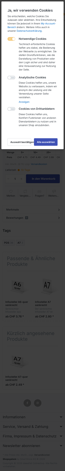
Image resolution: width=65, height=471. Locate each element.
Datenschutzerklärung (29, 30)
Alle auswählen (46, 142)
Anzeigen (24, 101)
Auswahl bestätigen (20, 142)
